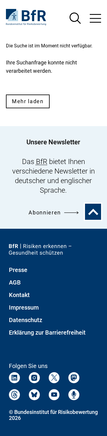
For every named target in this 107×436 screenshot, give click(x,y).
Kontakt (19, 295)
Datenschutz (25, 320)
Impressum (24, 307)
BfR (41, 161)
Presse (18, 269)
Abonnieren (45, 212)
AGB (15, 282)
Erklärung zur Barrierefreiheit (47, 332)
